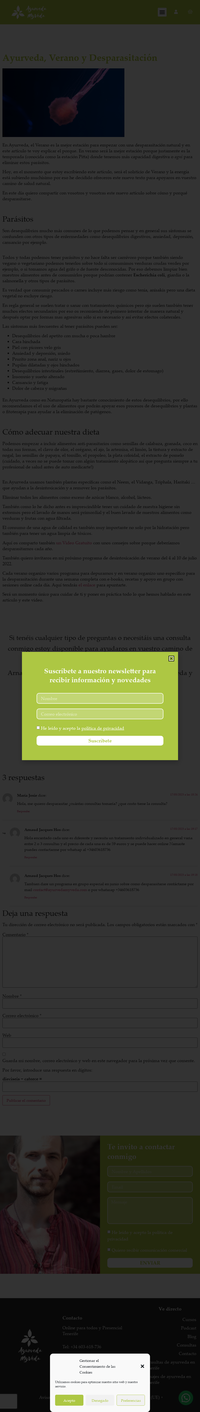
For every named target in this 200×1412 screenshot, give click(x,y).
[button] (142, 1366)
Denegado (100, 1400)
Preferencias (131, 1400)
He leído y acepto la (82, 728)
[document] (100, 706)
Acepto (69, 1400)
